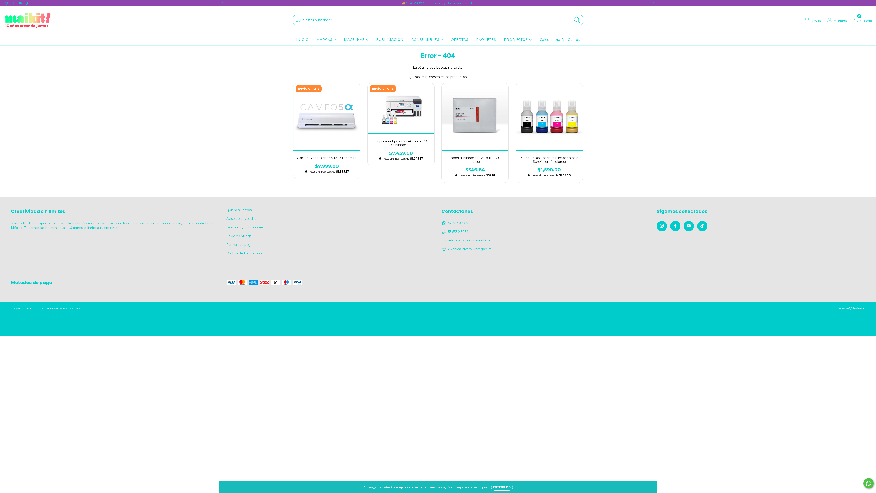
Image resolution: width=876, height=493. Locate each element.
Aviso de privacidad (241, 219)
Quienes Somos (239, 210)
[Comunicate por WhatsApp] (868, 483)
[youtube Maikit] (20, 3)
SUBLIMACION (390, 40)
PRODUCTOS (516, 40)
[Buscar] (577, 20)
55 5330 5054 (458, 232)
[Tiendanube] (851, 308)
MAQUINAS (355, 40)
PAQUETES (486, 40)
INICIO (302, 40)
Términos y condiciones (244, 227)
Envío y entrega (239, 236)
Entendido (502, 487)
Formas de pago (239, 245)
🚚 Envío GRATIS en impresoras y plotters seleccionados (438, 3)
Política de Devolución (244, 253)
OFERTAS (459, 40)
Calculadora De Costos (560, 40)
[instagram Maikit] (6, 3)
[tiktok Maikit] (27, 3)
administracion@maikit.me (469, 240)
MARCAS (325, 40)
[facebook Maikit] (13, 3)
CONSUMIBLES (426, 40)
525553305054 (459, 223)
